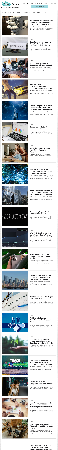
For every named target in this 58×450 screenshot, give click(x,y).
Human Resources (26, 12)
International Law (11, 12)
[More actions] (53, 18)
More (45, 12)
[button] (54, 12)
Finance (33, 12)
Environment (39, 12)
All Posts (4, 12)
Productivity (18, 12)
